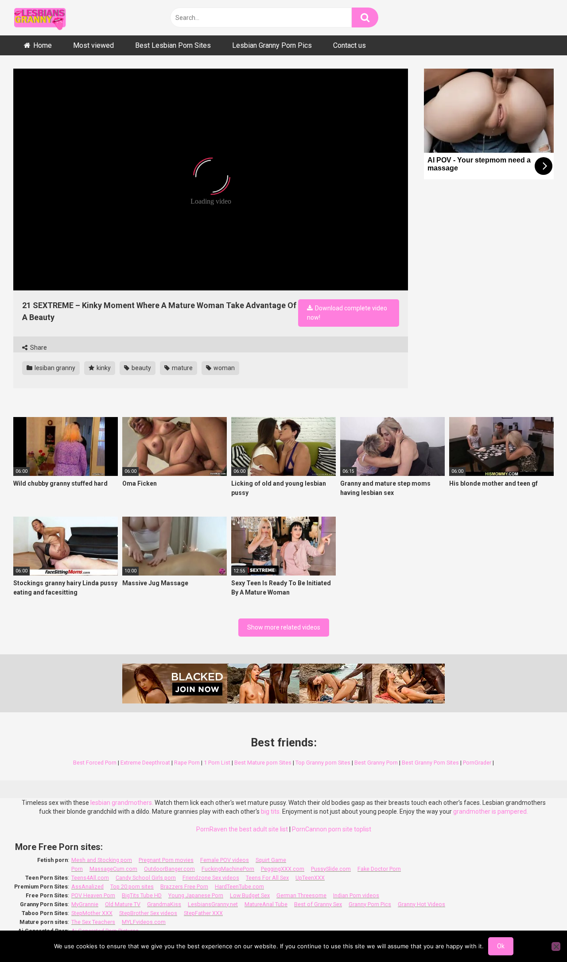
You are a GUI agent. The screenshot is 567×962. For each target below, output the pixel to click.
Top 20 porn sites (132, 886)
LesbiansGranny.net (213, 904)
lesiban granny (54, 367)
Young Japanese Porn (195, 895)
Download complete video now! (347, 313)
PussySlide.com (331, 868)
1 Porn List (217, 762)
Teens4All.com (90, 877)
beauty (140, 367)
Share (38, 347)
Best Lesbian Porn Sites (173, 45)
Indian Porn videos (356, 895)
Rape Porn (187, 762)
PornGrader (477, 762)
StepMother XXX (92, 913)
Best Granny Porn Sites (430, 762)
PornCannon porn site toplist (331, 829)
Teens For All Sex (267, 877)
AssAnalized (87, 886)
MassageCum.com (113, 868)
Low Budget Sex (250, 895)
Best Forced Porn (95, 762)
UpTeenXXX (310, 877)
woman (223, 367)
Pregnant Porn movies (166, 860)
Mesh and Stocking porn (101, 860)
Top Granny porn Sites (322, 762)
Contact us (349, 45)
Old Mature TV (122, 904)
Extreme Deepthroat (145, 762)
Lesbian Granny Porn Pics (272, 45)
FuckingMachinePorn (228, 868)
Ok (501, 946)
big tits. (271, 811)
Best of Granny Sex (318, 904)
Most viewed (93, 45)
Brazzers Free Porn (184, 886)
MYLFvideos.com (144, 922)
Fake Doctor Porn (379, 868)
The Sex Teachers (93, 922)
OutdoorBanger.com (169, 868)
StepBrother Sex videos (148, 913)
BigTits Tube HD (142, 895)
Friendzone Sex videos (211, 877)
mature (182, 367)
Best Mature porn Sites (262, 762)
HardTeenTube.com (239, 886)
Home (42, 45)
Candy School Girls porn (146, 877)
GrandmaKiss (164, 904)
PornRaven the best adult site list (242, 829)
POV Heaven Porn (93, 895)
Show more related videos (283, 627)
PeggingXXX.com (282, 868)
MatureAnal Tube (266, 904)
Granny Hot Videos (421, 904)
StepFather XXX (203, 913)
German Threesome (301, 895)
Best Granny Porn (376, 762)
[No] (555, 946)
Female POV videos (224, 860)
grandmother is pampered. (490, 811)
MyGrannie (84, 904)
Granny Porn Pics (370, 904)
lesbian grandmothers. (121, 802)
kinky (103, 367)
